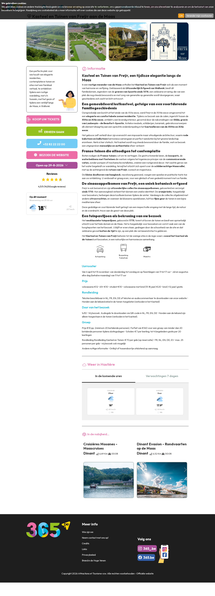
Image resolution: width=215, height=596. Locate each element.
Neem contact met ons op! (95, 537)
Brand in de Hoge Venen (94, 560)
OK (181, 15)
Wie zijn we (87, 532)
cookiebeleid (48, 10)
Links (84, 549)
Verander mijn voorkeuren (199, 15)
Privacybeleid (89, 554)
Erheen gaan (54, 132)
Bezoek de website (54, 155)
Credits (85, 543)
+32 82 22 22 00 (54, 144)
